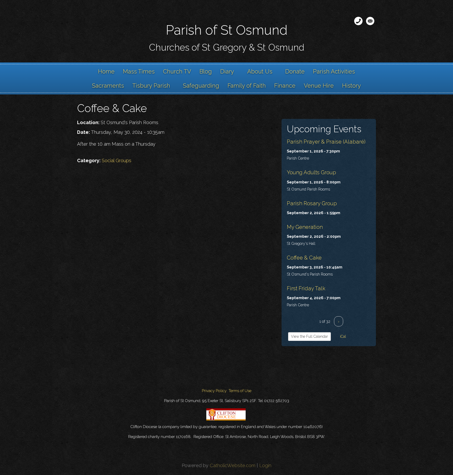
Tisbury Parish (151, 85)
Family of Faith (247, 85)
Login (265, 465)
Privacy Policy (214, 390)
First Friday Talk (306, 288)
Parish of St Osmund (227, 30)
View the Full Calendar (309, 336)
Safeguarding (201, 85)
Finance (284, 85)
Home (106, 71)
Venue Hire (319, 85)
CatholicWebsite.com (232, 465)
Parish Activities (334, 71)
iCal (342, 336)
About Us (259, 71)
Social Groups (116, 160)
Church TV (177, 71)
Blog (205, 71)
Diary (227, 71)
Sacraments (108, 85)
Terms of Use (240, 390)
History (351, 85)
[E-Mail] (370, 21)
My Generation (305, 227)
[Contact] (358, 21)
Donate (295, 71)
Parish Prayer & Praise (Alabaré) (326, 142)
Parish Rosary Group (312, 203)
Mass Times (139, 71)
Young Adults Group (311, 172)
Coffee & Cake (304, 258)
